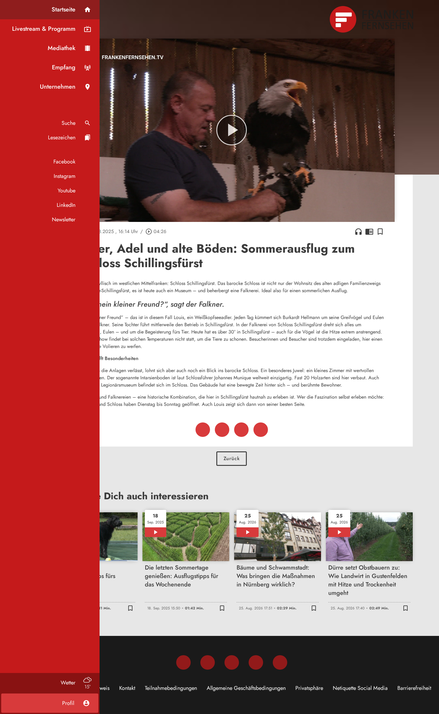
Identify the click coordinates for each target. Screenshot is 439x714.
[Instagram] (207, 662)
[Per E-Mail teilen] (260, 429)
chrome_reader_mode (369, 231)
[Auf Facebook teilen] (203, 429)
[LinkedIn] (256, 662)
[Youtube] (231, 662)
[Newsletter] (280, 662)
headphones (358, 231)
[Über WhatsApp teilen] (241, 429)
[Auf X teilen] (222, 429)
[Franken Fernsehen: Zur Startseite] (372, 19)
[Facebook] (183, 662)
